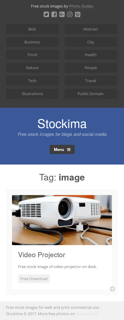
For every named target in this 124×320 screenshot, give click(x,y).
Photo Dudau (81, 6)
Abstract (90, 29)
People (91, 67)
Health (91, 54)
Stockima (62, 122)
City (90, 42)
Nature (32, 67)
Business (32, 42)
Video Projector (41, 254)
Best (32, 29)
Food (32, 54)
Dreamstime (87, 313)
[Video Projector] (62, 241)
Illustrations (32, 93)
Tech (32, 80)
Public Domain (91, 93)
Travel (90, 80)
